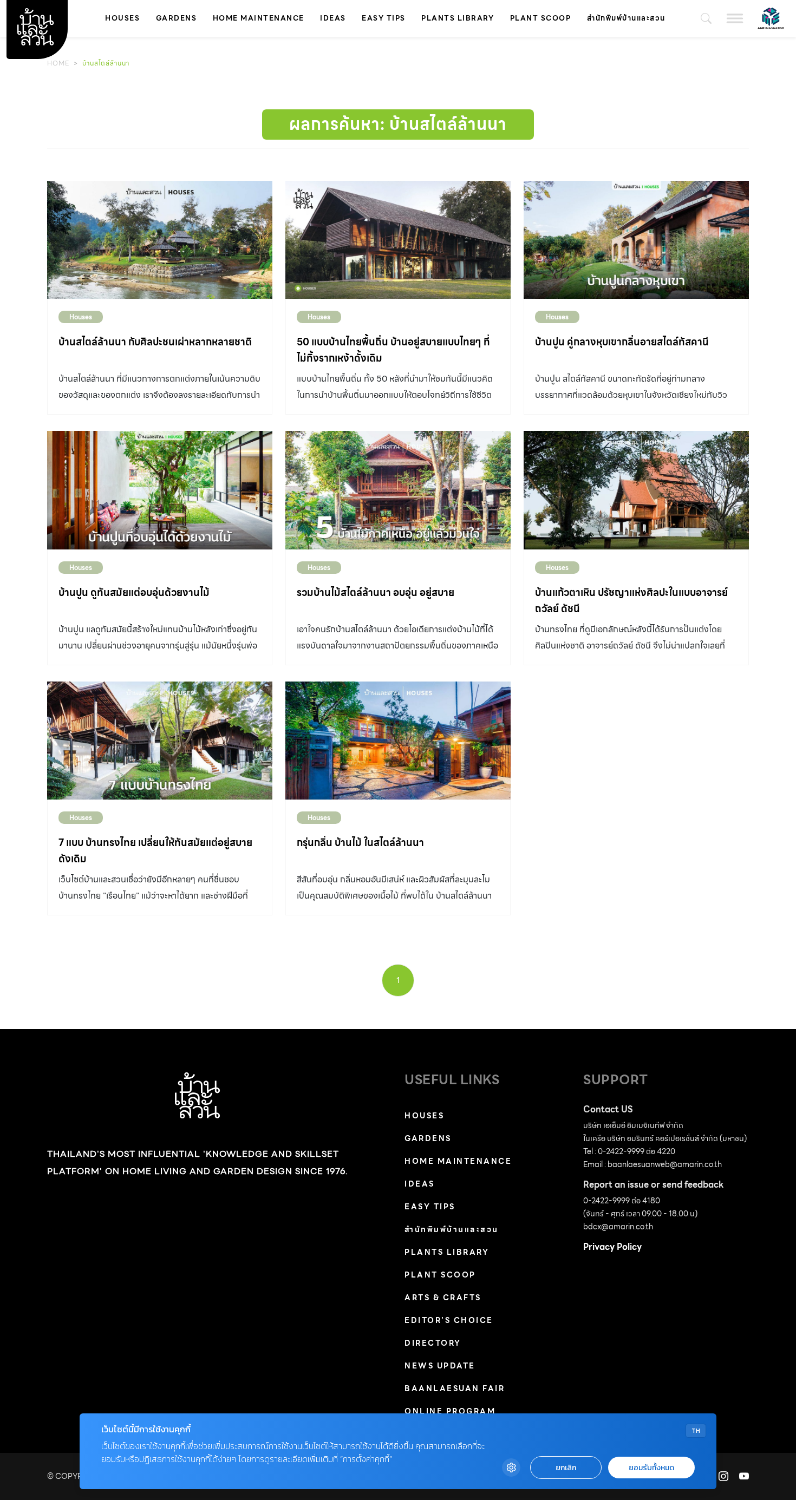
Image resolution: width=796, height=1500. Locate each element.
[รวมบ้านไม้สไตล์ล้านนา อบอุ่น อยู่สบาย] (398, 490)
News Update (439, 1366)
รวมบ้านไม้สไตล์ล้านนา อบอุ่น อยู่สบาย (375, 592)
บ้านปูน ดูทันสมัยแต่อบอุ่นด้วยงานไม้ (134, 592)
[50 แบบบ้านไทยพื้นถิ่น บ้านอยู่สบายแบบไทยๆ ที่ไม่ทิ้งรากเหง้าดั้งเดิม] (398, 240)
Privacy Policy (612, 1247)
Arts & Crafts (442, 1298)
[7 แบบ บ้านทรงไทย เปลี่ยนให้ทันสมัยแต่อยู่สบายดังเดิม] (159, 741)
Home (58, 63)
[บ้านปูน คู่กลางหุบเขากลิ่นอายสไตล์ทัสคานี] (636, 240)
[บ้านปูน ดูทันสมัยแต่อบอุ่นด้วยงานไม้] (159, 490)
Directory (432, 1343)
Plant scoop (540, 18)
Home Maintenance (258, 18)
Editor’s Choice (448, 1320)
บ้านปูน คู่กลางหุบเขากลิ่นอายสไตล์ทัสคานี (622, 342)
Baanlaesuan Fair (454, 1388)
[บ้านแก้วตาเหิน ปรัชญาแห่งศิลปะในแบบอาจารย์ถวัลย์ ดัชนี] (636, 490)
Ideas (333, 18)
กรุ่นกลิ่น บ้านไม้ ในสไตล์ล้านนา (360, 842)
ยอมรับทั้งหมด (651, 1467)
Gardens (176, 18)
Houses (122, 18)
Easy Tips (384, 18)
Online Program (449, 1411)
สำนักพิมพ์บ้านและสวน (626, 18)
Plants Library (457, 18)
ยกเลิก (566, 1467)
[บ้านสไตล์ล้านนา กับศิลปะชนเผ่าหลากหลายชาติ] (159, 240)
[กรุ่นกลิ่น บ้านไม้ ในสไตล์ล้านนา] (398, 741)
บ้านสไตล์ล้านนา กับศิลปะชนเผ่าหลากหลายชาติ (155, 342)
